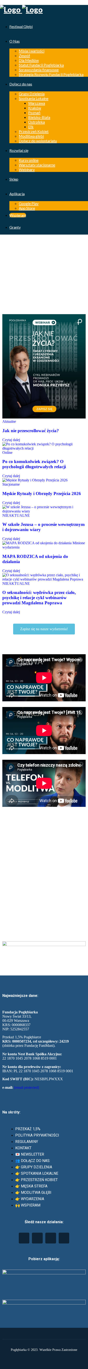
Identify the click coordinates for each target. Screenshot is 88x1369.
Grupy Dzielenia (32, 93)
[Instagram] (50, 1238)
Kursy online (28, 160)
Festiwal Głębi (21, 26)
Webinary (27, 169)
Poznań (34, 112)
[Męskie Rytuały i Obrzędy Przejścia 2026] (35, 480)
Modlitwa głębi (31, 136)
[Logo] (44, 9)
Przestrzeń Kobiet (34, 131)
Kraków (34, 108)
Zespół (24, 55)
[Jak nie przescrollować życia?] (44, 417)
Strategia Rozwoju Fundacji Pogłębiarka (51, 74)
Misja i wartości (31, 51)
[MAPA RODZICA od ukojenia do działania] (37, 543)
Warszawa (36, 103)
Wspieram (17, 215)
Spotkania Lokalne (33, 98)
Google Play (28, 203)
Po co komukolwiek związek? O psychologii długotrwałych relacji (34, 464)
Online (7, 453)
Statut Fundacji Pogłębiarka (41, 65)
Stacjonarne (11, 484)
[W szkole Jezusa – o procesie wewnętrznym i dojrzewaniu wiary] (44, 511)
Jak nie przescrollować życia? (30, 430)
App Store (27, 208)
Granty (15, 227)
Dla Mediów (29, 60)
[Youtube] (24, 1238)
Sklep (13, 179)
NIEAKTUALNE (16, 515)
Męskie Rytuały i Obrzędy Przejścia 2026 (41, 493)
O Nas (14, 41)
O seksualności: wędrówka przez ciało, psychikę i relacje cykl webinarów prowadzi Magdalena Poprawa (39, 597)
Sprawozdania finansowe (39, 69)
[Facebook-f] (37, 1238)
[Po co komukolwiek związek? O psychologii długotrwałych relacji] (44, 448)
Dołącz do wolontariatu (38, 140)
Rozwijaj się (18, 150)
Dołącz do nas (20, 84)
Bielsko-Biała (39, 117)
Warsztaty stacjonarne (37, 164)
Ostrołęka (36, 122)
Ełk (31, 126)
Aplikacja (17, 193)
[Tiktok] (64, 1238)
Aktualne (9, 421)
